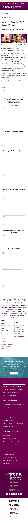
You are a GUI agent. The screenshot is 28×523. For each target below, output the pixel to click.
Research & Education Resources (10, 414)
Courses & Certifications (17, 407)
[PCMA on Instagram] (14, 494)
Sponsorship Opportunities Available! (11, 305)
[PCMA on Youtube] (16, 494)
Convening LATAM (7, 451)
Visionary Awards (6, 463)
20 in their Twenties (7, 435)
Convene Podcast (6, 407)
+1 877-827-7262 (12, 489)
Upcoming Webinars (19, 423)
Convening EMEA (15, 448)
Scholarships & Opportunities (9, 417)
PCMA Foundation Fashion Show (10, 460)
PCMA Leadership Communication (10, 392)
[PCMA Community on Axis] (21, 494)
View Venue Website (19, 336)
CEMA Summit (6, 444)
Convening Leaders (16, 451)
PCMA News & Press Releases (9, 395)
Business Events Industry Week (9, 457)
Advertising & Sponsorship (15, 386)
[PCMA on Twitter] (9, 494)
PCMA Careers (18, 389)
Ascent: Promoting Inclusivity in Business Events (13, 404)
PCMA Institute (6, 411)
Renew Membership (19, 441)
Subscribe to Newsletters (8, 423)
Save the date (9, 60)
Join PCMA (14, 373)
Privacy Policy (12, 516)
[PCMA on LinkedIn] (12, 494)
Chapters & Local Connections (9, 438)
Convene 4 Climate (14, 444)
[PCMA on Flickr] (19, 494)
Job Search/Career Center (8, 389)
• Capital (3, 336)
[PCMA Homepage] (14, 7)
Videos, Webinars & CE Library (9, 426)
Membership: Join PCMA (8, 441)
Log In (22, 3)
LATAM (16, 3)
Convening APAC (6, 448)
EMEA (12, 3)
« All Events (4, 13)
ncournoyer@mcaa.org (10, 311)
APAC (9, 3)
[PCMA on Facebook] (7, 494)
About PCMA (5, 386)
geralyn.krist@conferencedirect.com (13, 313)
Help (7, 516)
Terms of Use (19, 516)
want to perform (13, 73)
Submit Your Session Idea (8, 420)
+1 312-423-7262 (12, 490)
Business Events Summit (8, 454)
